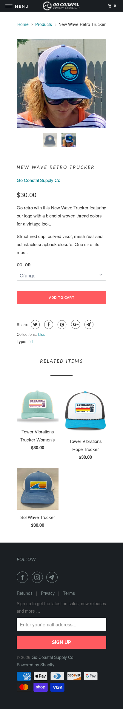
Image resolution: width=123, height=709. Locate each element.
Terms (69, 593)
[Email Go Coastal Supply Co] (53, 577)
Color (23, 265)
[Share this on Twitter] (34, 324)
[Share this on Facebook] (48, 324)
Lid (30, 341)
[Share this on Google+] (75, 324)
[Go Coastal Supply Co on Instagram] (38, 577)
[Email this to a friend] (88, 324)
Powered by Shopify (35, 665)
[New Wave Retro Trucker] (61, 83)
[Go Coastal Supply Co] (61, 6)
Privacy (48, 593)
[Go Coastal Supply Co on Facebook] (23, 577)
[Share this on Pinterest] (61, 324)
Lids (41, 334)
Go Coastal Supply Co (38, 180)
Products (43, 24)
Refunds (25, 593)
